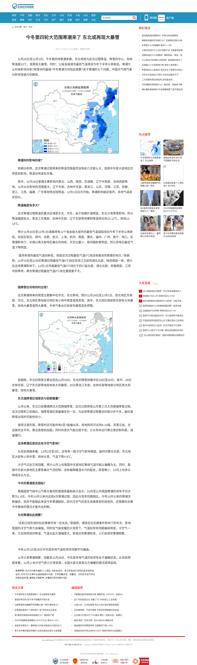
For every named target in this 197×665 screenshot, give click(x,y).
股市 (38, 15)
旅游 (93, 15)
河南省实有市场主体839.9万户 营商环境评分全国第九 (98, 631)
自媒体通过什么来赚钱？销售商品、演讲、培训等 (164, 55)
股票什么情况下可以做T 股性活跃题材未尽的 (161, 330)
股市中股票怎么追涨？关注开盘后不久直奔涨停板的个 (165, 325)
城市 (62, 20)
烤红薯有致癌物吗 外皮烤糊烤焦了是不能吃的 (162, 89)
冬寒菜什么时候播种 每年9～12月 (157, 45)
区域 (69, 15)
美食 (14, 20)
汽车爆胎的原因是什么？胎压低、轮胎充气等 (162, 85)
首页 (25, 27)
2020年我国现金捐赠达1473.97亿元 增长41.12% (36, 620)
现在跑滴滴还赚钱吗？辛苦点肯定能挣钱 (160, 35)
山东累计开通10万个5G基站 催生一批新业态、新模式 (98, 615)
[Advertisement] (109, 6)
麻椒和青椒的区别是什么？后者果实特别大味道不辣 (165, 40)
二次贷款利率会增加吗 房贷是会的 (157, 80)
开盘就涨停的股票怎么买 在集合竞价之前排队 (162, 320)
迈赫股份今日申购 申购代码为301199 (158, 311)
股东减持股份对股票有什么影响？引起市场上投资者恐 (165, 301)
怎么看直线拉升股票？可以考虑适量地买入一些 (162, 291)
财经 (14, 15)
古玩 (93, 20)
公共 (85, 15)
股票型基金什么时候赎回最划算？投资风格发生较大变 (165, 306)
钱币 (77, 20)
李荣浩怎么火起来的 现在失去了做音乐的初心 (162, 70)
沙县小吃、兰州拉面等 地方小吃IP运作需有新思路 (96, 605)
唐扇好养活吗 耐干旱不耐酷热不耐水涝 (32, 599)
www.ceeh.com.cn (48, 640)
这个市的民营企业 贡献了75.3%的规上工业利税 (95, 599)
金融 (30, 15)
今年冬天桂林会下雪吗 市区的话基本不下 (160, 75)
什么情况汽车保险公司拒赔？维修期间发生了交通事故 (166, 60)
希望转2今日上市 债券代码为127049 (157, 296)
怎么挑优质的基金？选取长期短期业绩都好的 (162, 335)
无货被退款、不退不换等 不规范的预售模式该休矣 (96, 610)
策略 (22, 20)
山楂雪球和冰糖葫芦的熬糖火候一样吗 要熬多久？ (37, 605)
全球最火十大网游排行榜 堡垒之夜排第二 (160, 65)
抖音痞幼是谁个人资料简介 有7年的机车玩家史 (36, 610)
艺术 (54, 15)
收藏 (69, 20)
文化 (46, 15)
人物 (77, 15)
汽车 (46, 20)
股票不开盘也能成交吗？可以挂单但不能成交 (161, 316)
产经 (22, 15)
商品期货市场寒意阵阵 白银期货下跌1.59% (93, 625)
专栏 (30, 20)
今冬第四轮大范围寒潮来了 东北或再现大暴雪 (35, 594)
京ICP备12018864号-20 (73, 645)
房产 (54, 20)
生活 (38, 20)
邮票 (85, 20)
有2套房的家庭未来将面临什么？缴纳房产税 (34, 615)
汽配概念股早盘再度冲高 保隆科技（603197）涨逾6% (98, 594)
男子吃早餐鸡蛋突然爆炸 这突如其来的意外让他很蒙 (38, 631)
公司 (62, 15)
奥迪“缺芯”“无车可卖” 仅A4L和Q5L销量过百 (93, 620)
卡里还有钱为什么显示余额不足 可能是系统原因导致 (165, 50)
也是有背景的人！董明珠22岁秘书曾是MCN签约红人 (38, 625)
